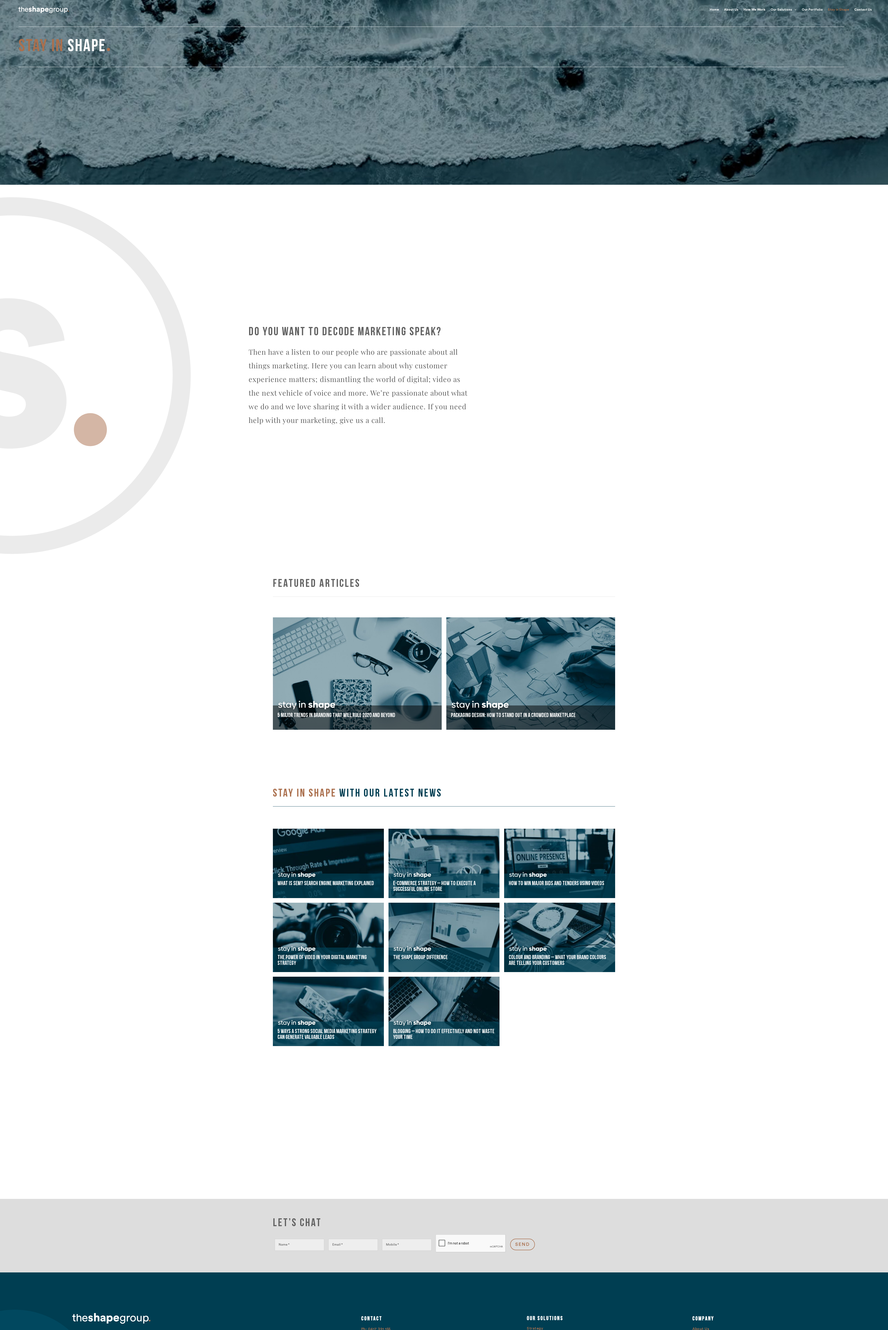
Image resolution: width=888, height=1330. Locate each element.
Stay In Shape (838, 9)
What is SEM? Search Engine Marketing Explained (326, 883)
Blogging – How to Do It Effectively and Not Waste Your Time (443, 1034)
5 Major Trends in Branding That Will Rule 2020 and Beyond (336, 715)
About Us (731, 9)
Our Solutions (781, 9)
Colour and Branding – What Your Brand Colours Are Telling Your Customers (557, 960)
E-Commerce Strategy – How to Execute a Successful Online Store (434, 886)
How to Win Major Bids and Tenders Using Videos (556, 883)
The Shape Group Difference (420, 957)
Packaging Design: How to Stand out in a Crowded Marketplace (513, 715)
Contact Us (863, 9)
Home (714, 9)
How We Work (754, 9)
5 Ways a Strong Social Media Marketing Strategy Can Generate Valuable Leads (327, 1034)
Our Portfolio (812, 9)
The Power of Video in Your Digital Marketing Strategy (322, 960)
